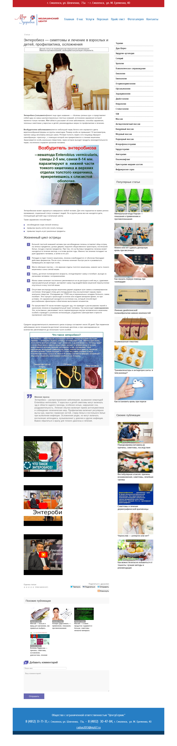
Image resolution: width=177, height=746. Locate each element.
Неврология (121, 104)
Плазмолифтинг (123, 159)
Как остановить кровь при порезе (130, 401)
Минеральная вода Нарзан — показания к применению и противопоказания (128, 216)
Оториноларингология (125, 83)
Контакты (152, 19)
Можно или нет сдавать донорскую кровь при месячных (131, 249)
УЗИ (117, 114)
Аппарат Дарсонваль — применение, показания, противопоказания (61, 625)
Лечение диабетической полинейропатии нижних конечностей (132, 311)
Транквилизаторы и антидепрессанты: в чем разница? (133, 371)
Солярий (119, 58)
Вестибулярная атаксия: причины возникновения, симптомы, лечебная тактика (135, 477)
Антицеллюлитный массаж (128, 124)
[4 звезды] (31, 587)
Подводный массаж (125, 139)
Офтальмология (123, 88)
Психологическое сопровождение (131, 68)
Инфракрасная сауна (125, 169)
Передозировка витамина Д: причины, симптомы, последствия (134, 446)
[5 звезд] (34, 587)
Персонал (102, 19)
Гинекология (121, 78)
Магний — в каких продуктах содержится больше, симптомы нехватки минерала (83, 627)
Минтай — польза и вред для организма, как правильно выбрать (39, 625)
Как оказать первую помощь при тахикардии (129, 280)
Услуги (90, 19)
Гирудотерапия (122, 149)
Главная (69, 19)
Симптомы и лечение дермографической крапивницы (133, 507)
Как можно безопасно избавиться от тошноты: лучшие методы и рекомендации (135, 565)
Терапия (119, 43)
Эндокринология (123, 93)
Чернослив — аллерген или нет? (133, 535)
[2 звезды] (27, 587)
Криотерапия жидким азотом (129, 164)
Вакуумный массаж (125, 129)
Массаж (119, 119)
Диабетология (122, 98)
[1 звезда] (25, 587)
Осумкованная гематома (126, 341)
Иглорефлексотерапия (126, 144)
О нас (80, 19)
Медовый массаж (124, 134)
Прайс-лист (118, 19)
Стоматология (122, 109)
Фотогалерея (136, 19)
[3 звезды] (29, 587)
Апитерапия (121, 154)
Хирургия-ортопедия (125, 53)
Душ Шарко (121, 48)
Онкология (120, 73)
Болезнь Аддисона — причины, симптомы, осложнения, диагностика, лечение (38, 651)
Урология (120, 63)
